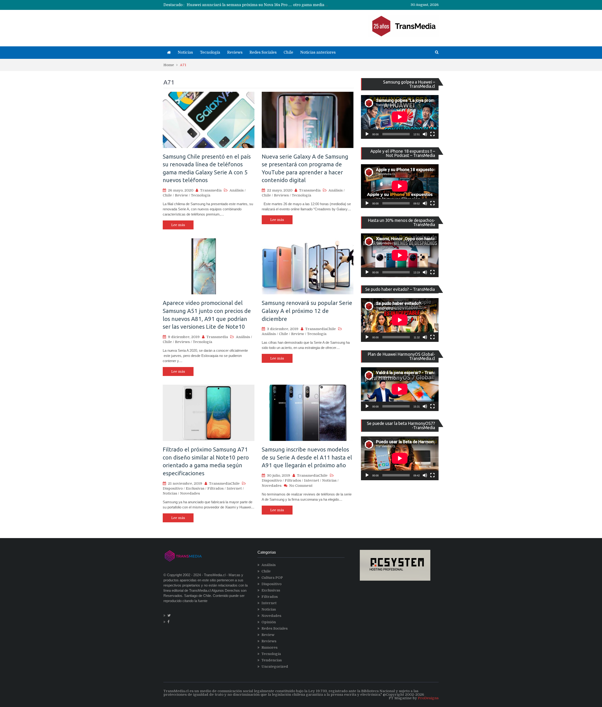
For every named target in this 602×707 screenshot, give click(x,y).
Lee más (178, 225)
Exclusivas (195, 488)
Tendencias (271, 660)
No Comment (301, 485)
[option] (258, 5)
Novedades (190, 493)
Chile (288, 52)
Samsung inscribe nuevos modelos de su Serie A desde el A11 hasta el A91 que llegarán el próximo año (307, 457)
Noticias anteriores (318, 52)
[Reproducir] (367, 134)
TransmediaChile (320, 329)
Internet (234, 488)
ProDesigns (428, 698)
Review (181, 195)
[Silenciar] (425, 134)
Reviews (234, 52)
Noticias (185, 52)
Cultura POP (272, 577)
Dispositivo (173, 488)
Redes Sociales (263, 52)
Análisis (237, 190)
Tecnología (210, 52)
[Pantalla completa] (432, 134)
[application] (400, 117)
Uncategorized (274, 666)
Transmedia (211, 190)
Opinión (268, 622)
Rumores (269, 647)
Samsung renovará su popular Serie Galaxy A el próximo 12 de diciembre (307, 311)
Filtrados (215, 488)
